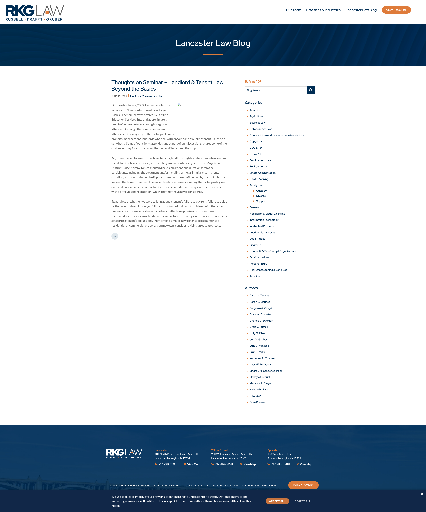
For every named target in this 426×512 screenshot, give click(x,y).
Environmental (258, 166)
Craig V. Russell (259, 327)
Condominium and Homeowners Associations (277, 135)
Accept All (277, 501)
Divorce (261, 196)
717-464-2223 (224, 464)
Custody (261, 190)
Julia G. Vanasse (259, 345)
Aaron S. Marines (260, 302)
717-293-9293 (167, 464)
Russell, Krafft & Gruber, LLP (135, 485)
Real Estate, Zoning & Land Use (268, 270)
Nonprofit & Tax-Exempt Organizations (273, 251)
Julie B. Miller (257, 352)
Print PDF (254, 81)
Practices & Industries (323, 10)
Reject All (303, 501)
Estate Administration (263, 173)
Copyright (256, 141)
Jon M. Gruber (258, 339)
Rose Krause (257, 402)
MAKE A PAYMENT (303, 485)
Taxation (255, 276)
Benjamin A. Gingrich (262, 308)
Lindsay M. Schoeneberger (266, 371)
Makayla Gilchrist (260, 377)
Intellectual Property (262, 226)
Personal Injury (258, 263)
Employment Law (260, 160)
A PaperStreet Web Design (259, 485)
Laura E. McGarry (260, 364)
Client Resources (396, 10)
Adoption (255, 110)
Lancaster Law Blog (361, 10)
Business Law (258, 122)
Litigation (255, 245)
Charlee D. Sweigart (261, 320)
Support (261, 201)
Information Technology (264, 220)
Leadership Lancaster (263, 232)
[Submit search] (311, 90)
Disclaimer (195, 485)
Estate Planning (259, 179)
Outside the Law (259, 257)
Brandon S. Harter (261, 314)
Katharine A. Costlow (262, 358)
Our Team (293, 10)
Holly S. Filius (257, 333)
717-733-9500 (280, 464)
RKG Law (255, 396)
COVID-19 (256, 147)
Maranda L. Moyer (261, 383)
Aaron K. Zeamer (260, 295)
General (254, 207)
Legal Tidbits (257, 238)
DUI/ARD (255, 154)
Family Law (256, 185)
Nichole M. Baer (259, 389)
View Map (193, 464)
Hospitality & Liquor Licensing (267, 213)
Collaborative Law (261, 129)
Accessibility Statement (222, 485)
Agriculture (256, 116)
